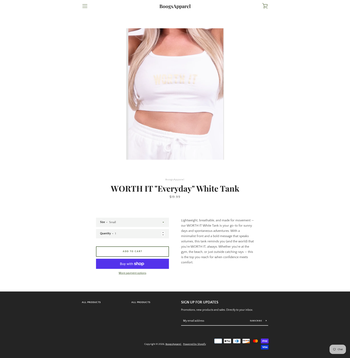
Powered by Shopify (194, 344)
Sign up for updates (199, 302)
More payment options (132, 273)
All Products (91, 302)
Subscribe (256, 321)
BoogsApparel (175, 6)
